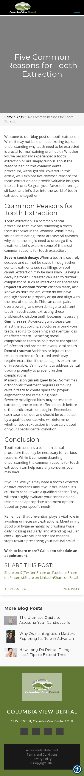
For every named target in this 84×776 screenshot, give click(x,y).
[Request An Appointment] (64, 4)
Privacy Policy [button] (42, 759)
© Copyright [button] (42, 763)
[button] (66, 577)
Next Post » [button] (71, 589)
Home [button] (8, 117)
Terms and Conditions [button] (42, 754)
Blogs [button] (20, 117)
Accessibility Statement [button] (42, 750)
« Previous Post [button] (15, 589)
